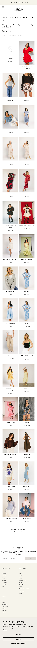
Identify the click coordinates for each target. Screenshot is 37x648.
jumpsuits (5, 606)
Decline (18, 639)
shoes (4, 608)
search (4, 574)
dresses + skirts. (24, 589)
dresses (4, 604)
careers (4, 584)
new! (20, 576)
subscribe (30, 558)
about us (4, 578)
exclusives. (22, 580)
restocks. (22, 591)
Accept (18, 634)
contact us (5, 576)
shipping (4, 582)
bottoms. (22, 584)
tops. (20, 582)
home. (21, 574)
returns (4, 580)
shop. (20, 578)
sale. (20, 593)
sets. (20, 586)
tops (3, 602)
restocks (4, 611)
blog (3, 586)
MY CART (23, 2)
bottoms (4, 613)
